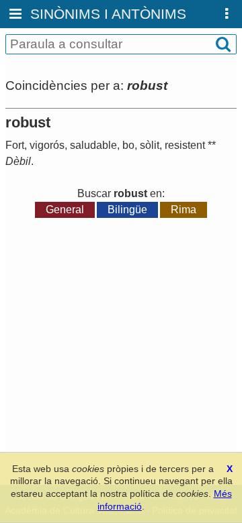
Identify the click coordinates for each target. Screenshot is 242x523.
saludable (93, 145)
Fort (14, 145)
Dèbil (18, 161)
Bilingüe (127, 209)
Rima (183, 209)
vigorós (47, 145)
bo (128, 145)
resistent (185, 145)
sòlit (149, 145)
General (65, 209)
